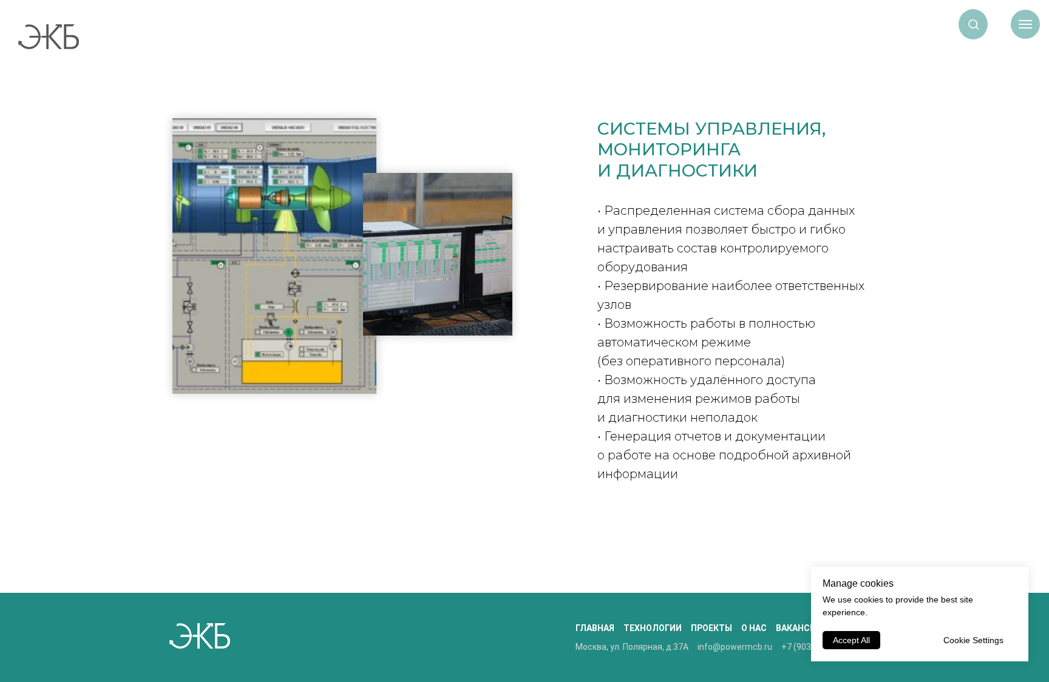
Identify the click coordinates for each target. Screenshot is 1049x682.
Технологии (652, 628)
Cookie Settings (973, 640)
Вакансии (799, 628)
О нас (754, 628)
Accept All (851, 640)
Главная (594, 628)
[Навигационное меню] (1025, 24)
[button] (973, 24)
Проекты (711, 628)
